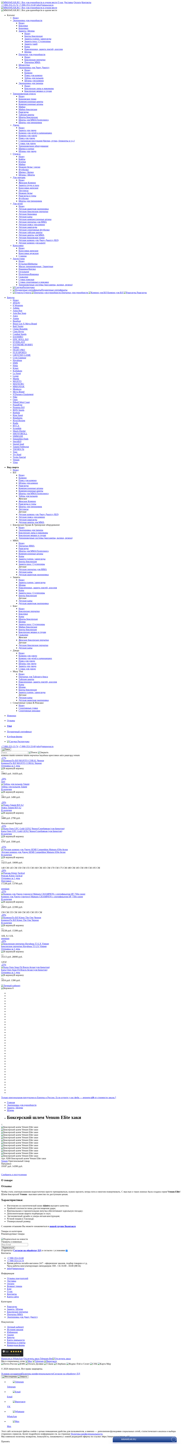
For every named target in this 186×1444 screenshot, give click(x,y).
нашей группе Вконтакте (63, 1226)
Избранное (12, 1332)
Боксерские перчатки (17, 1312)
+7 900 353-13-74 (15, 1260)
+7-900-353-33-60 (27, 5)
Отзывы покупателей (17, 1278)
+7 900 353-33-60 (15, 1258)
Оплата (77, 2)
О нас (60, 2)
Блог (9, 1289)
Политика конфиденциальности (37, 1373)
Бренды (11, 1337)
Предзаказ (6, 881)
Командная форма (16, 1345)
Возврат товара (14, 1286)
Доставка (68, 2)
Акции (10, 1335)
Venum (4, 1161)
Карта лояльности (16, 1340)
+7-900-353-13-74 (9, 5)
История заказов (15, 1329)
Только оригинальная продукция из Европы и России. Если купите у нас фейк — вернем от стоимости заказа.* (58, 1097)
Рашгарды (12, 1306)
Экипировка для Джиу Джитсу (22, 1317)
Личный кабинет (15, 1327)
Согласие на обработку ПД (66, 1373)
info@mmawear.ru (44, 5)
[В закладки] (2, 771)
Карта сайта (13, 1296)
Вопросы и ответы (16, 1342)
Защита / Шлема (15, 1309)
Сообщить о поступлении (14, 1174)
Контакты (86, 2)
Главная (11, 1102)
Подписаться (8, 1248)
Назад (16, 18)
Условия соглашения (11, 1373)
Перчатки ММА (15, 1314)
